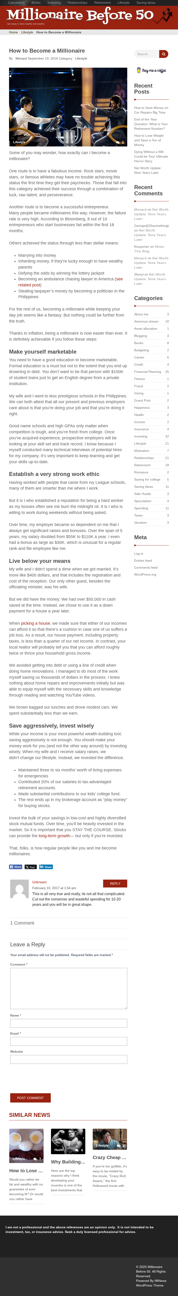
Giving (138, 393)
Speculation (142, 501)
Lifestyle (124, 2)
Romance (141, 472)
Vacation (140, 522)
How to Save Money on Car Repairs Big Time (151, 110)
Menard (21, 58)
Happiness (142, 407)
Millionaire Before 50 (14, 17)
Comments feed (146, 567)
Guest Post (142, 400)
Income (139, 422)
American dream (146, 321)
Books (36, 2)
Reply (115, 883)
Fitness (139, 379)
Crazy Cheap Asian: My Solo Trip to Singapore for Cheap (110, 1157)
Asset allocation (145, 328)
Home (13, 32)
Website (16, 1051)
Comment (18, 964)
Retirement (102, 2)
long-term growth (54, 835)
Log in (138, 553)
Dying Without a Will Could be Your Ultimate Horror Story (151, 156)
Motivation (141, 451)
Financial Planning (147, 372)
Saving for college (147, 479)
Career (139, 357)
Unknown (39, 882)
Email (15, 1033)
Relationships (77, 2)
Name (15, 1015)
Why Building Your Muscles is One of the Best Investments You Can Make (68, 1161)
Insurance (141, 429)
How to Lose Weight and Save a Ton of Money (26, 1170)
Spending (141, 508)
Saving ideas (146, 2)
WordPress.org (145, 574)
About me (141, 314)
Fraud (138, 386)
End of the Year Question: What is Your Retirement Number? (151, 123)
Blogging (140, 336)
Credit (138, 364)
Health (139, 415)
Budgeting (141, 350)
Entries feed (143, 560)
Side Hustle (142, 494)
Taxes (138, 515)
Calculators (16, 2)
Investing (54, 2)
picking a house (35, 623)
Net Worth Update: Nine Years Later (148, 170)
